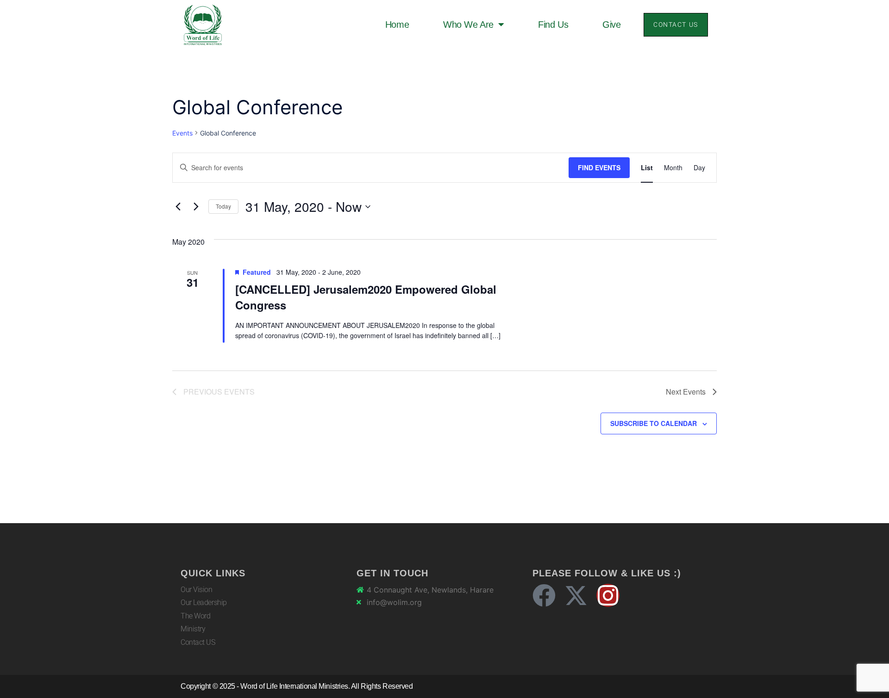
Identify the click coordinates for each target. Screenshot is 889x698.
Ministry (193, 628)
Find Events (599, 167)
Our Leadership (204, 602)
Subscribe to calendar (653, 423)
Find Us (553, 24)
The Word (195, 616)
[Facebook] (544, 595)
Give (611, 24)
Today (223, 206)
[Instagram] (608, 595)
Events (182, 133)
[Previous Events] (177, 206)
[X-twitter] (576, 595)
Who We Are (468, 24)
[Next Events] (195, 206)
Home (397, 24)
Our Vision (197, 589)
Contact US (198, 642)
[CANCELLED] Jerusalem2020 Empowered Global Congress (365, 297)
